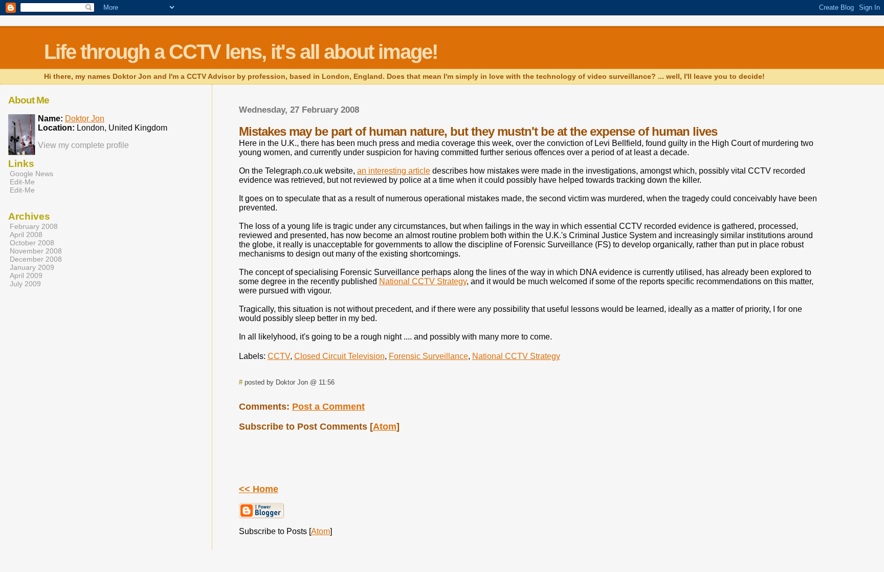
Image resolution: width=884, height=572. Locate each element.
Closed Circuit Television (339, 356)
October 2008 (32, 243)
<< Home (258, 489)
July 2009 (25, 284)
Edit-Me (22, 182)
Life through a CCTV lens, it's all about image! (240, 51)
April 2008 (26, 234)
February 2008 (34, 226)
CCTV (279, 356)
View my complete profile (83, 145)
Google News (31, 174)
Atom (384, 426)
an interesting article (393, 170)
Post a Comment (328, 406)
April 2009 (26, 275)
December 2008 (36, 259)
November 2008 (36, 251)
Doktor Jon (84, 118)
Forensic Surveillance (428, 356)
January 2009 (32, 267)
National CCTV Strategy (423, 281)
